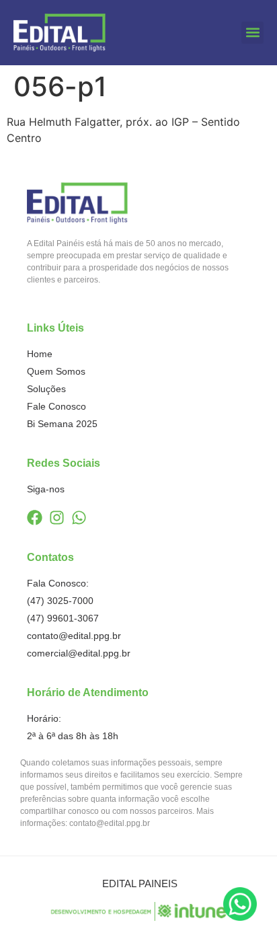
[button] (252, 33)
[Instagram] (57, 517)
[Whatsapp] (79, 517)
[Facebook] (34, 517)
